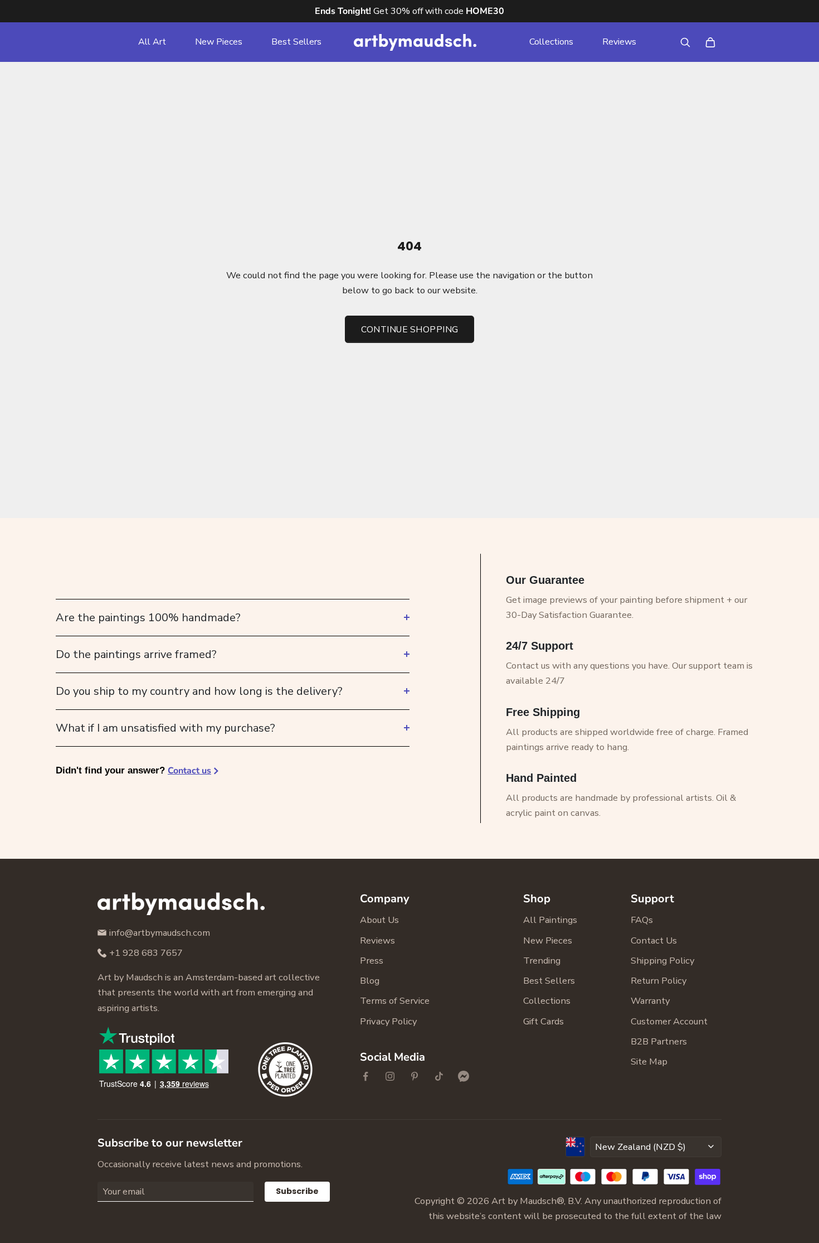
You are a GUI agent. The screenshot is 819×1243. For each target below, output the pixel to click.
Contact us (189, 771)
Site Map (649, 1061)
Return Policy (658, 980)
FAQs (642, 919)
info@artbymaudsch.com (159, 932)
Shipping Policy (662, 960)
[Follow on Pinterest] (414, 1076)
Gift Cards (543, 1021)
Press (371, 960)
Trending (541, 960)
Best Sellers (296, 42)
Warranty (650, 1000)
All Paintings (550, 919)
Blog (369, 980)
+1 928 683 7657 (146, 952)
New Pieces (218, 42)
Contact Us (654, 940)
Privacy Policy (388, 1021)
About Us (379, 919)
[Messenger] (463, 1076)
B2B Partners (659, 1041)
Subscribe (297, 1191)
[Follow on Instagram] (390, 1076)
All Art (152, 42)
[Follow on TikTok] (439, 1076)
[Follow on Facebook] (365, 1076)
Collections (551, 42)
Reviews (619, 42)
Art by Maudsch (524, 1200)
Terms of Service (395, 1000)
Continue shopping (410, 329)
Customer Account (669, 1021)
